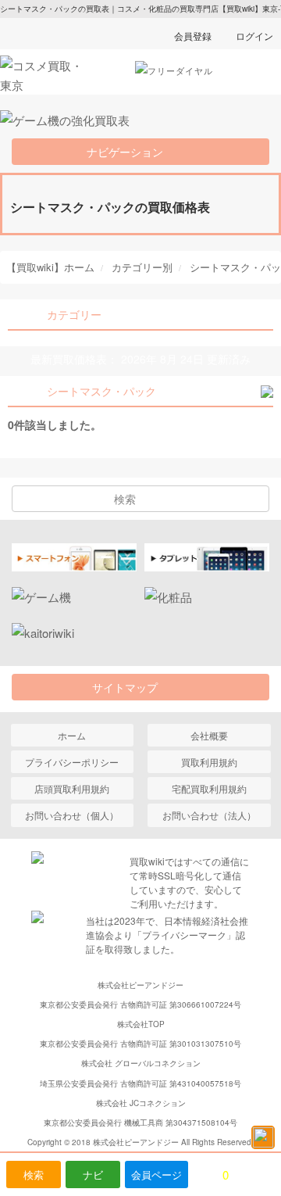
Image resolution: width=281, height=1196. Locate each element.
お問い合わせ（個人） (72, 815)
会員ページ (156, 1174)
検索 (33, 1174)
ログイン (254, 35)
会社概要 (209, 735)
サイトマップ (130, 687)
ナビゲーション (130, 151)
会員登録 (193, 35)
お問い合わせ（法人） (209, 815)
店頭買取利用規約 (71, 788)
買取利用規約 (209, 761)
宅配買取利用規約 (209, 788)
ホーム (72, 735)
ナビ (93, 1174)
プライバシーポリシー (72, 761)
